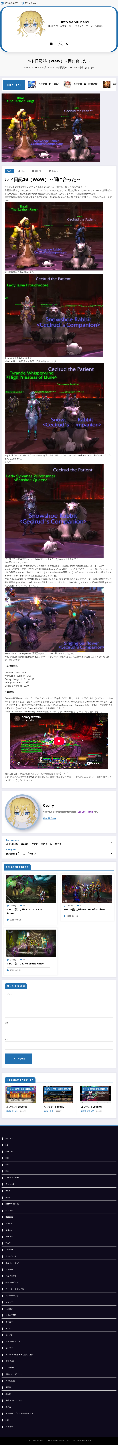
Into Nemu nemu (76, 22)
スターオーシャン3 (13, 1295)
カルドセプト (11, 1276)
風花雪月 (9, 1426)
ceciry (24, 171)
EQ (7, 1145)
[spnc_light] (67, 43)
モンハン (9, 1335)
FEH (7, 1158)
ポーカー (9, 1321)
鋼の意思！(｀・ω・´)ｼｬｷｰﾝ (21, 853)
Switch (9, 1230)
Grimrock (10, 1184)
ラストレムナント (13, 1341)
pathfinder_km (13, 1204)
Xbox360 (10, 1249)
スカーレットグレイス (15, 1289)
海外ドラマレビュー (14, 1400)
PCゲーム (10, 1210)
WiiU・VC (10, 1236)
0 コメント (56, 171)
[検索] (60, 43)
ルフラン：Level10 (53, 1106)
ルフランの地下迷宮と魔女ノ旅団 (19, 1090)
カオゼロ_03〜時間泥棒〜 (60, 84)
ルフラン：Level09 (16, 1106)
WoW (9, 171)
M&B (8, 1197)
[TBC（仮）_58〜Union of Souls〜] (87, 889)
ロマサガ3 (10, 1367)
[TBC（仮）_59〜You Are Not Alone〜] (31, 889)
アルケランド (11, 1256)
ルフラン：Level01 (91, 1106)
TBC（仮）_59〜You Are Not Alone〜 (24, 911)
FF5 (7, 1164)
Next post (11, 850)
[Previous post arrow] (111, 842)
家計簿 (8, 1387)
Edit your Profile (85, 812)
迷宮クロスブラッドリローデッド (19, 1413)
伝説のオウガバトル (14, 1374)
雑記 (7, 1420)
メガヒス (9, 1328)
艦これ (8, 1407)
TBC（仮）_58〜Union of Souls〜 (84, 909)
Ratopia (9, 1217)
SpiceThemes (87, 1440)
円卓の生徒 (10, 1380)
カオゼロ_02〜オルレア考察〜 (102, 84)
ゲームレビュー (12, 1282)
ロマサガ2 (10, 1361)
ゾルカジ (9, 1308)
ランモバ (9, 1348)
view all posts (49, 818)
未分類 (8, 1393)
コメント (8, 994)
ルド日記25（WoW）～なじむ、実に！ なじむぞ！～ (35, 844)
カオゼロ (9, 1269)
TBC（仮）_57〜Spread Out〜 (25, 963)
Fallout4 (9, 1151)
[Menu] (51, 43)
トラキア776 (11, 1315)
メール (7, 1039)
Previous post (13, 840)
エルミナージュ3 (13, 1263)
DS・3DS (9, 1138)
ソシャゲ (9, 1302)
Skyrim (9, 1223)
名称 (6, 1023)
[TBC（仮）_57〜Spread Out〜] (31, 943)
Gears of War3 (12, 1177)
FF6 (7, 1171)
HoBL (8, 1190)
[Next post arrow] (111, 853)
